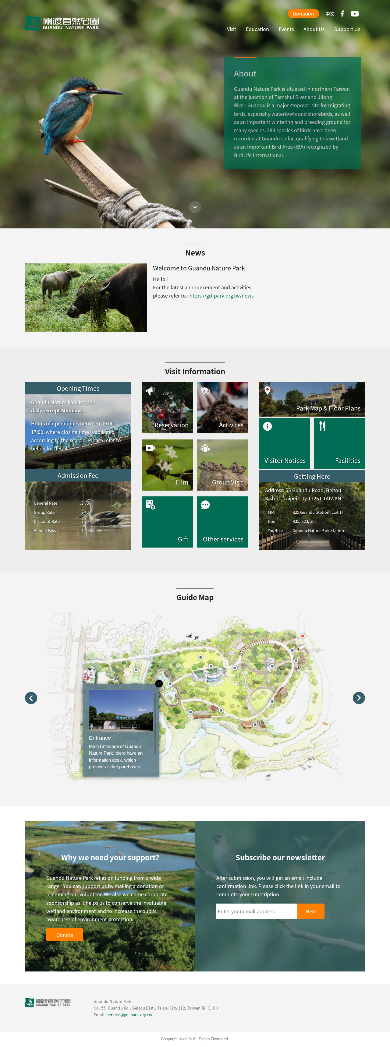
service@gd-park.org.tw (129, 1014)
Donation (303, 13)
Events (286, 29)
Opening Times (78, 388)
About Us (313, 29)
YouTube (355, 14)
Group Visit (227, 482)
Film (182, 482)
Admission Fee (78, 475)
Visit (231, 29)
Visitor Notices (285, 460)
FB (343, 14)
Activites (231, 424)
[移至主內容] (195, 207)
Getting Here (312, 476)
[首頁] (62, 23)
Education (257, 29)
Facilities (347, 460)
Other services (223, 538)
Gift (183, 538)
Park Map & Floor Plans (328, 408)
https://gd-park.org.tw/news (222, 295)
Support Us (347, 29)
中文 (330, 13)
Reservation (171, 424)
